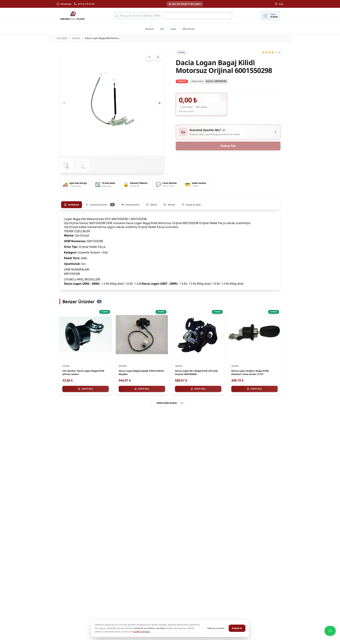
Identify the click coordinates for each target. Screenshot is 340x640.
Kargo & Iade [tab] (193, 204)
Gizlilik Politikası (141, 631)
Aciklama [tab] (73, 204)
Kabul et (237, 628)
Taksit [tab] (153, 204)
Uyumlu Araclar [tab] (101, 204)
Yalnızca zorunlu (215, 628)
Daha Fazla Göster (170, 402)
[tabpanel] (170, 251)
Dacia (173, 28)
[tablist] (170, 204)
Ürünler (76, 38)
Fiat (162, 28)
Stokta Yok (228, 146)
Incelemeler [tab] (133, 204)
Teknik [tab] (171, 204)
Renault (149, 28)
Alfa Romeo (188, 28)
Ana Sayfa (62, 38)
